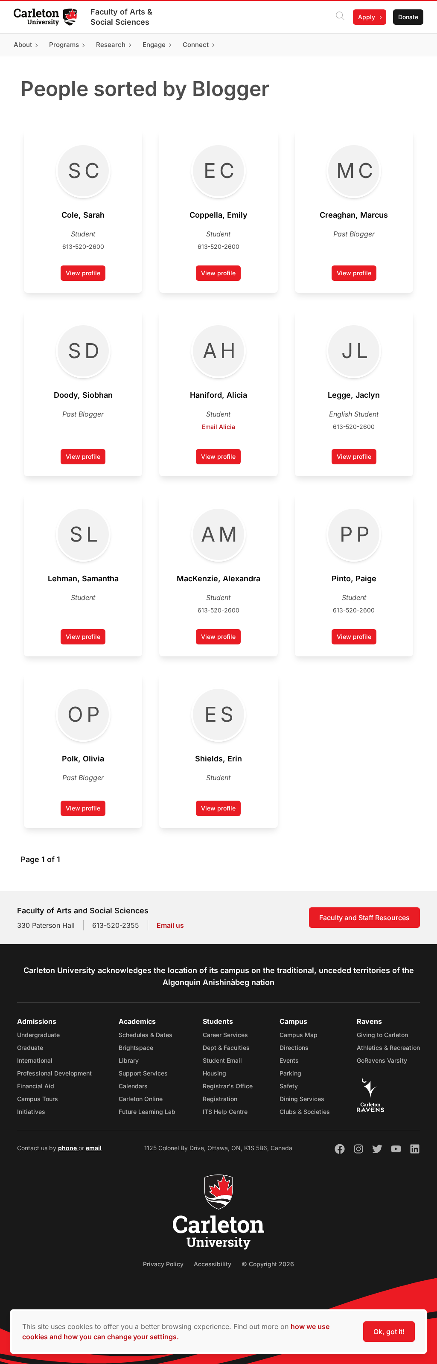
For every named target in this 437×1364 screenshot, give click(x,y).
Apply (366, 16)
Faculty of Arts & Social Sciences (121, 16)
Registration (220, 1098)
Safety (289, 1086)
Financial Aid (35, 1086)
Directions (294, 1047)
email (94, 1147)
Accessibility (212, 1264)
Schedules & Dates (145, 1034)
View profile (85, 275)
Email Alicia (218, 426)
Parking (290, 1073)
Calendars (133, 1086)
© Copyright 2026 (268, 1264)
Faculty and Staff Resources (364, 917)
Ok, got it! (389, 1331)
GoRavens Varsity (382, 1060)
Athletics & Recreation (388, 1047)
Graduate (30, 1047)
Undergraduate (38, 1034)
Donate (408, 16)
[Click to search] (340, 17)
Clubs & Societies (305, 1111)
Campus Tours (37, 1098)
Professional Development (54, 1073)
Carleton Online (141, 1098)
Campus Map (299, 1034)
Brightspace (136, 1047)
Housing (214, 1073)
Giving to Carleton (382, 1034)
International (34, 1060)
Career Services (225, 1034)
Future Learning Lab (147, 1111)
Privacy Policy (163, 1264)
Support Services (143, 1073)
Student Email (222, 1060)
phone (68, 1147)
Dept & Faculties (226, 1047)
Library (129, 1060)
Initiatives (31, 1111)
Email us (170, 925)
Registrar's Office (228, 1086)
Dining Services (302, 1098)
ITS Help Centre (225, 1111)
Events (289, 1060)
